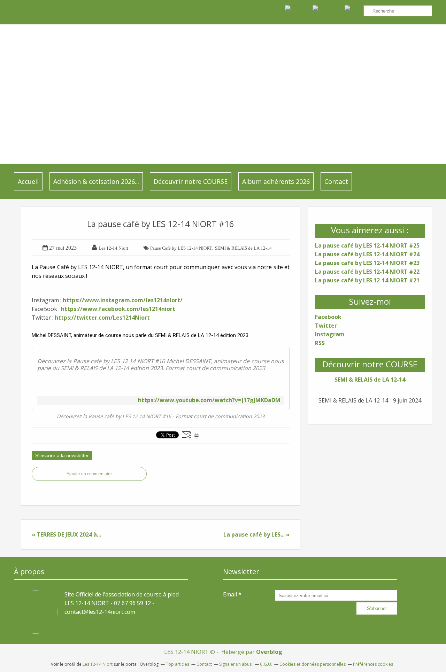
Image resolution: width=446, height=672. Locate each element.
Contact (336, 181)
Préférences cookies (373, 664)
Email (230, 594)
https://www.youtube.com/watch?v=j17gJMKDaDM (209, 400)
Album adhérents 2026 (276, 181)
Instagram (330, 334)
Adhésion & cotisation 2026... (96, 181)
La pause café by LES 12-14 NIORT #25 (367, 245)
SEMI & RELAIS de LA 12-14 (369, 379)
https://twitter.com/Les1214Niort (102, 317)
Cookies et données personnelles (312, 664)
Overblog (269, 652)
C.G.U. (266, 664)
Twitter (326, 325)
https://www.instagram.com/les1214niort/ (123, 300)
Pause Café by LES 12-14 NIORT (181, 248)
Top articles (177, 664)
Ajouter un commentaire (89, 473)
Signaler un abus (236, 664)
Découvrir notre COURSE (191, 181)
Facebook (328, 317)
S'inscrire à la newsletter (62, 455)
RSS (320, 343)
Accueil (28, 181)
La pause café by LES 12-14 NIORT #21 (367, 280)
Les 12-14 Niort (98, 664)
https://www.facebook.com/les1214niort (118, 309)
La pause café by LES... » (256, 534)
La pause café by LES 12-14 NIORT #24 (367, 254)
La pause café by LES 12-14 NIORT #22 (367, 271)
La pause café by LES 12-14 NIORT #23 (367, 263)
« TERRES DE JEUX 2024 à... (66, 534)
